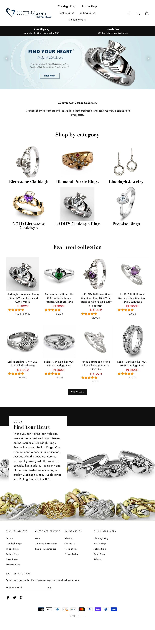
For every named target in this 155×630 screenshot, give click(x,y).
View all (77, 391)
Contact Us (69, 543)
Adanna (98, 559)
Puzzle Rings (89, 6)
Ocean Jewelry (77, 20)
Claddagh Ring (101, 538)
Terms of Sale (71, 548)
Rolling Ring (100, 548)
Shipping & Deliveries (46, 543)
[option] (42, 31)
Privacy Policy (71, 554)
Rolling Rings (87, 13)
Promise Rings (13, 564)
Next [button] (148, 57)
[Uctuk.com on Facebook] (8, 597)
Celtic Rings (67, 13)
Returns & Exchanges (45, 548)
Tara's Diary (99, 554)
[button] (16, 310)
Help (37, 538)
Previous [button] (7, 57)
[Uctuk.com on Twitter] (14, 597)
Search (9, 538)
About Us (68, 538)
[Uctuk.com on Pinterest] (21, 597)
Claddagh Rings (67, 6)
